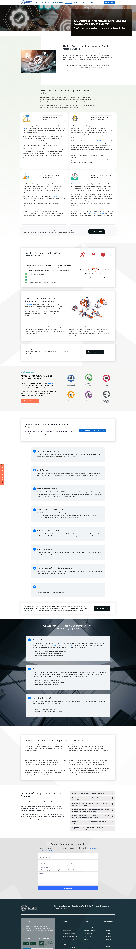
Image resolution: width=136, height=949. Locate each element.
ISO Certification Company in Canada (62, 645)
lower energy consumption (96, 213)
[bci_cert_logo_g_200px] (29, 905)
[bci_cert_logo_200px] (26, 1)
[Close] (2, 464)
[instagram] (31, 943)
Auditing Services (59, 870)
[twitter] (27, 943)
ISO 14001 (98, 141)
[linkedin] (34, 943)
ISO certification (91, 744)
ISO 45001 (55, 196)
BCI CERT (30, 304)
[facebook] (24, 943)
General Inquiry (45, 870)
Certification (72, 870)
